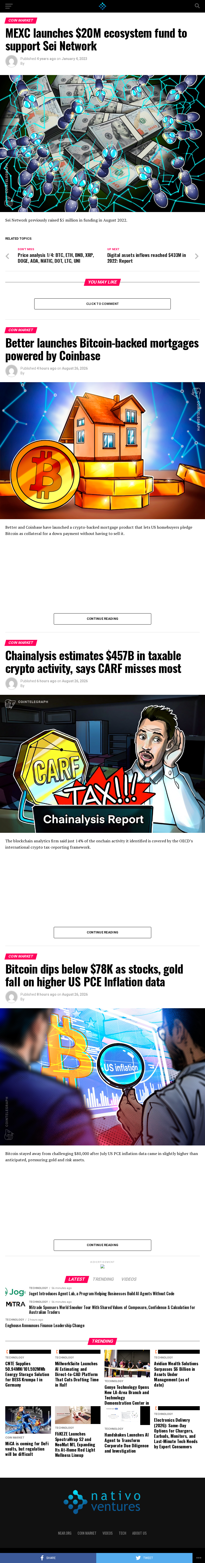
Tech (122, 1533)
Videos (107, 1533)
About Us (139, 1533)
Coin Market (87, 1533)
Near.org (65, 1533)
